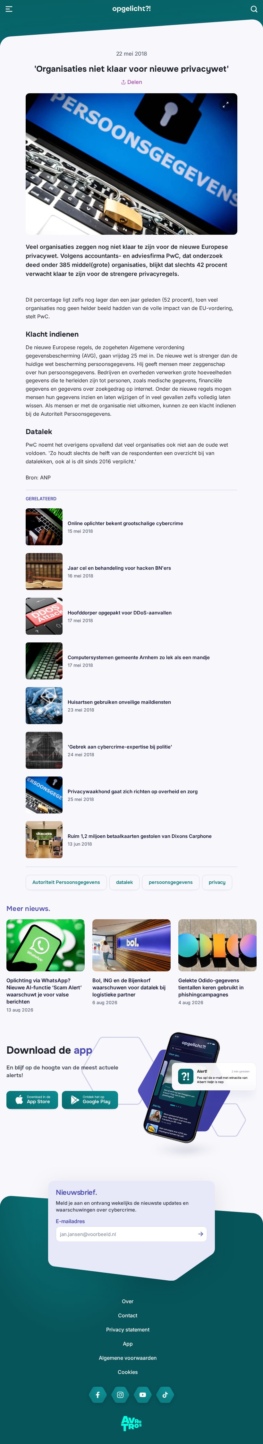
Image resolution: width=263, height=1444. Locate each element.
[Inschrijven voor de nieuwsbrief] (201, 1234)
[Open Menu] (9, 9)
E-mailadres (70, 1221)
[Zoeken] (254, 9)
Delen (134, 82)
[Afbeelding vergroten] (225, 104)
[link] (131, 9)
